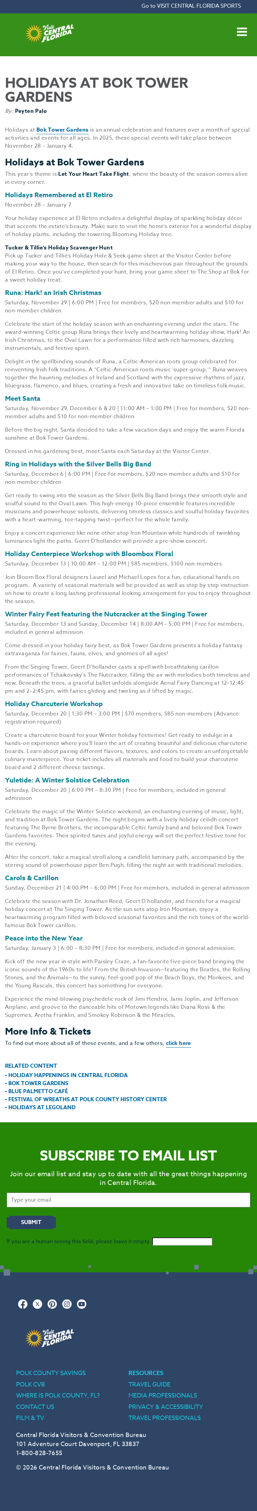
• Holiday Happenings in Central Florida (66, 1075)
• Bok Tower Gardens (36, 1083)
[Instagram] (67, 1307)
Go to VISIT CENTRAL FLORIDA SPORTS (191, 6)
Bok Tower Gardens (62, 130)
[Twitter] (37, 1307)
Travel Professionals (164, 1418)
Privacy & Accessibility (165, 1407)
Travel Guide (149, 1384)
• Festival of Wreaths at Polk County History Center (86, 1100)
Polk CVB (30, 1384)
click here (178, 1043)
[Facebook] (22, 1307)
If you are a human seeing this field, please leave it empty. (79, 1241)
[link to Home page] (49, 52)
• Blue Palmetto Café (36, 1091)
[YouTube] (81, 1307)
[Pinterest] (52, 1307)
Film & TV (30, 1418)
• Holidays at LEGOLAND (40, 1108)
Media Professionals (162, 1395)
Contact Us (35, 1407)
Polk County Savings (51, 1373)
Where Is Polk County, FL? (58, 1395)
